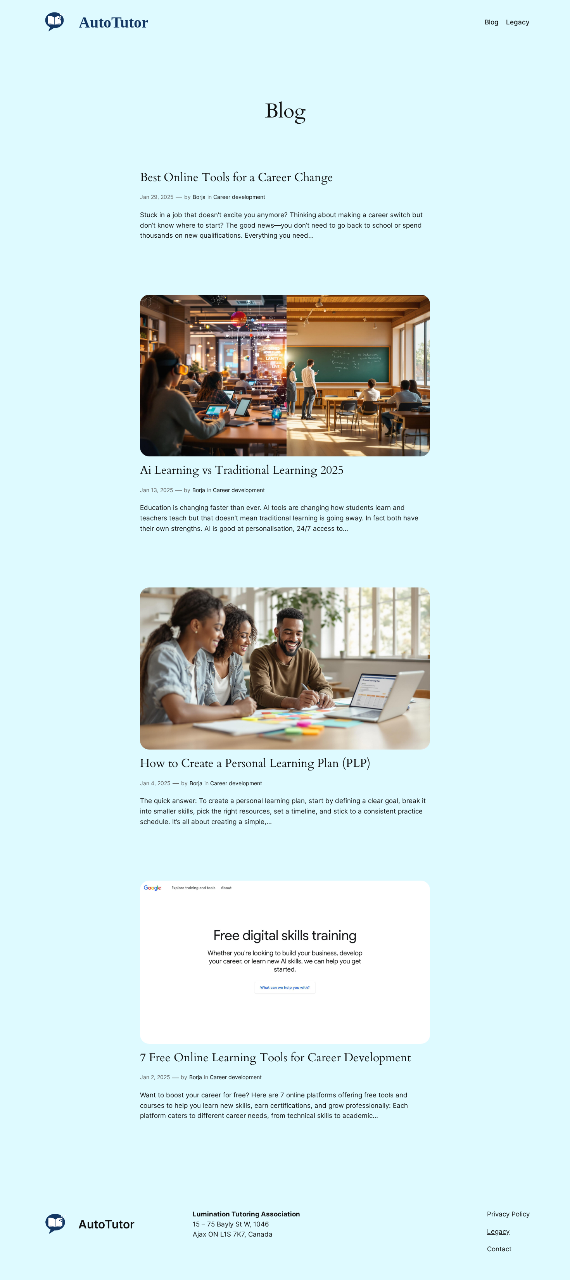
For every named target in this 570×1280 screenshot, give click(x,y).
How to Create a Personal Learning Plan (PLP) (255, 764)
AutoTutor (114, 22)
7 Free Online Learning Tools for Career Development (275, 1058)
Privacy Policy (508, 1214)
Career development (239, 196)
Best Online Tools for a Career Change (236, 178)
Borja (199, 196)
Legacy (498, 1231)
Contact (499, 1249)
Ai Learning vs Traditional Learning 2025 (242, 471)
